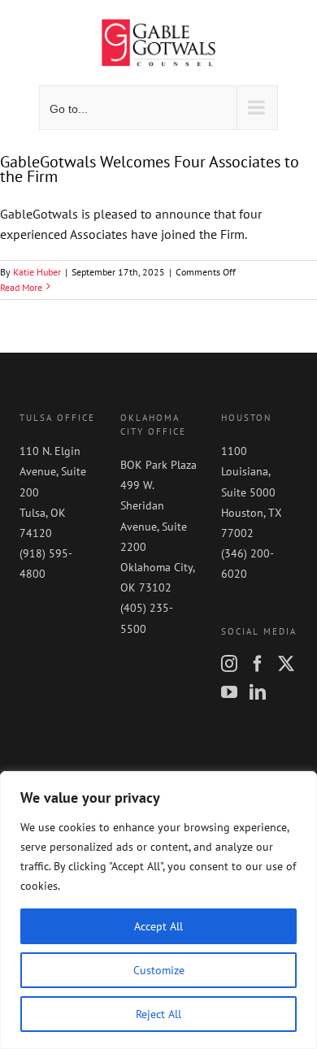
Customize (159, 970)
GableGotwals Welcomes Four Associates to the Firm (149, 169)
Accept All (158, 926)
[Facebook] (258, 664)
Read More (21, 287)
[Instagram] (229, 664)
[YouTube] (229, 692)
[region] (158, 910)
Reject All (158, 1014)
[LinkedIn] (258, 692)
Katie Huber (37, 272)
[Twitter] (286, 664)
